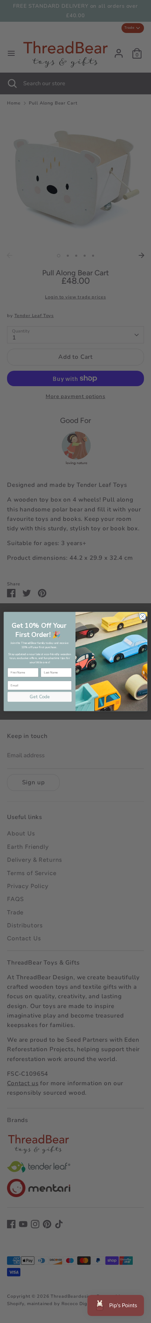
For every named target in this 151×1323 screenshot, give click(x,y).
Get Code (39, 697)
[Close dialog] (142, 616)
